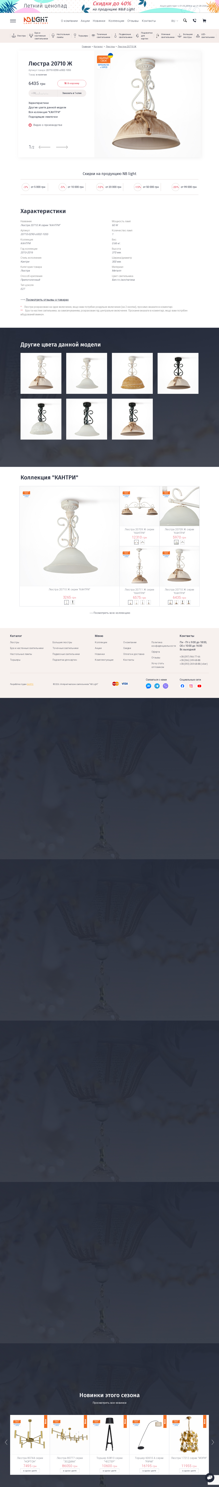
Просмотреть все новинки (109, 1402)
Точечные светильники (65, 648)
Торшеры (15, 660)
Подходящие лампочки (43, 116)
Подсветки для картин (65, 660)
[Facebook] (148, 687)
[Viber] (165, 687)
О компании (69, 20)
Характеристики (39, 103)
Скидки (127, 648)
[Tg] (157, 687)
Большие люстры (62, 642)
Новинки (99, 20)
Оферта (156, 652)
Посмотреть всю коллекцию (111, 612)
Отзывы (133, 20)
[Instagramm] (191, 687)
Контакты (149, 20)
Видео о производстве (47, 125)
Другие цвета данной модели (47, 107)
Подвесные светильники (66, 654)
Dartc (30, 684)
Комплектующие (104, 660)
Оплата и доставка (133, 654)
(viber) (204, 664)
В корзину (73, 83)
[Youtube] (199, 687)
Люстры (14, 642)
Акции (85, 20)
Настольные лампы (21, 654)
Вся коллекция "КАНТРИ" (45, 112)
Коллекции (116, 20)
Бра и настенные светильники (26, 648)
